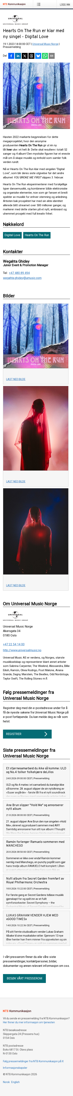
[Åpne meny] (39, 4)
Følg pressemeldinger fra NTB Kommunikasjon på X (33, 1061)
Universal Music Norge (45, 44)
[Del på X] (25, 56)
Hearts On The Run (37, 235)
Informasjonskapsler (15, 1067)
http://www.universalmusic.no (22, 650)
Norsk (6, 1082)
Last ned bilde (15, 379)
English (15, 1082)
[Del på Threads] (31, 56)
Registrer (13, 734)
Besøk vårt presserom (24, 978)
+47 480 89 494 (19, 273)
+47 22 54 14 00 (14, 644)
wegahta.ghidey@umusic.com (22, 278)
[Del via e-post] (52, 56)
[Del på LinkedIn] (18, 56)
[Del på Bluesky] (38, 56)
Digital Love (12, 235)
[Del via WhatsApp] (45, 56)
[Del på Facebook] (11, 56)
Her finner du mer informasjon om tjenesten (29, 1022)
